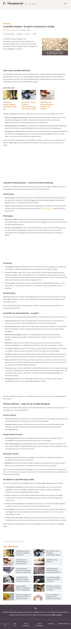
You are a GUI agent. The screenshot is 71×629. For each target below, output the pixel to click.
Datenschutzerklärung (64, 623)
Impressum (51, 623)
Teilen (27, 34)
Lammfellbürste (48, 208)
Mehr (35, 34)
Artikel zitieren (9, 34)
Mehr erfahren (57, 615)
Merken (20, 34)
